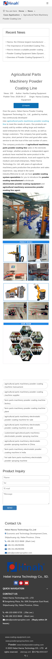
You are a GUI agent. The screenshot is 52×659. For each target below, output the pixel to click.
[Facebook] (16, 583)
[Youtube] (26, 583)
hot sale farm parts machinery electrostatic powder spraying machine (23, 459)
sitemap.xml (25, 652)
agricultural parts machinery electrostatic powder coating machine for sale (22, 418)
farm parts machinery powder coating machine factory (25, 401)
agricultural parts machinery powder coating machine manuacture (24, 385)
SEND (9, 508)
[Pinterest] (21, 583)
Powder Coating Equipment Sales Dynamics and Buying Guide (26, 52)
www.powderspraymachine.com (19, 641)
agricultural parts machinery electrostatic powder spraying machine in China (22, 442)
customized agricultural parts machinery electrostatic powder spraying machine (22, 434)
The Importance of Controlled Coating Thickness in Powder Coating (26, 44)
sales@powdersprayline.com (19, 553)
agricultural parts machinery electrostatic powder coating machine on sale (22, 426)
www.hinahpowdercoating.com (30, 645)
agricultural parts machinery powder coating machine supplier (24, 393)
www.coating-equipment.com (17, 637)
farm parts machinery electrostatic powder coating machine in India (23, 451)
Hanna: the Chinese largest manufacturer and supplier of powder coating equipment (26, 40)
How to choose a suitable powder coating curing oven (26, 48)
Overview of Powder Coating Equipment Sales (26, 56)
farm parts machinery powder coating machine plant (25, 410)
